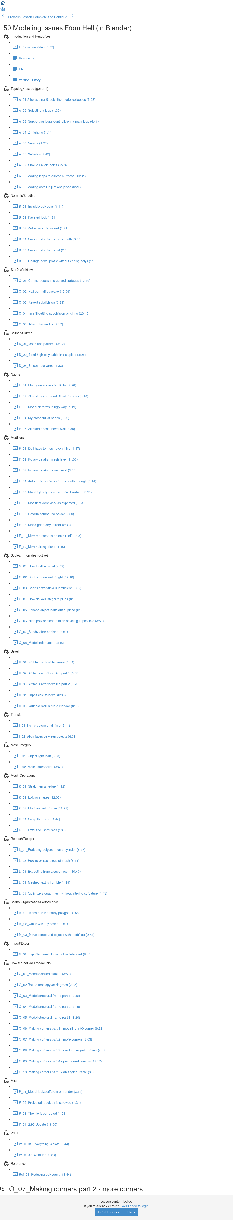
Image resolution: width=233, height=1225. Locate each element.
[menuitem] (2, 10)
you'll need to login (135, 1206)
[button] (2, 4)
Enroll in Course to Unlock (116, 1212)
